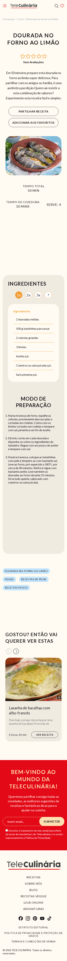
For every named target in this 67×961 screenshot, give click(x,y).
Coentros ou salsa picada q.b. (33, 365)
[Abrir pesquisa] (56, 6)
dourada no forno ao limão (26, 570)
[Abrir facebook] (21, 918)
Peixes (9, 579)
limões (22, 347)
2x (29, 295)
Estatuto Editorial (33, 927)
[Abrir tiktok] (49, 918)
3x (38, 295)
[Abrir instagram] (28, 918)
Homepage (9, 19)
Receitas (33, 877)
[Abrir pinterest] (35, 918)
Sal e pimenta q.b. (26, 374)
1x (19, 295)
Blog (33, 889)
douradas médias (28, 319)
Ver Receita (44, 734)
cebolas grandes (28, 337)
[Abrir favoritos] (62, 6)
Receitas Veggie (34, 896)
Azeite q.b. (22, 356)
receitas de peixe (33, 579)
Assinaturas (33, 908)
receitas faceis (16, 587)
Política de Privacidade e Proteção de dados (33, 934)
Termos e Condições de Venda (33, 941)
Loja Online (33, 902)
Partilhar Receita (34, 111)
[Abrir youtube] (42, 918)
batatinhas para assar (37, 328)
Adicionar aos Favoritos (33, 122)
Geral (21, 19)
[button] (22, 56)
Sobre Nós (33, 883)
